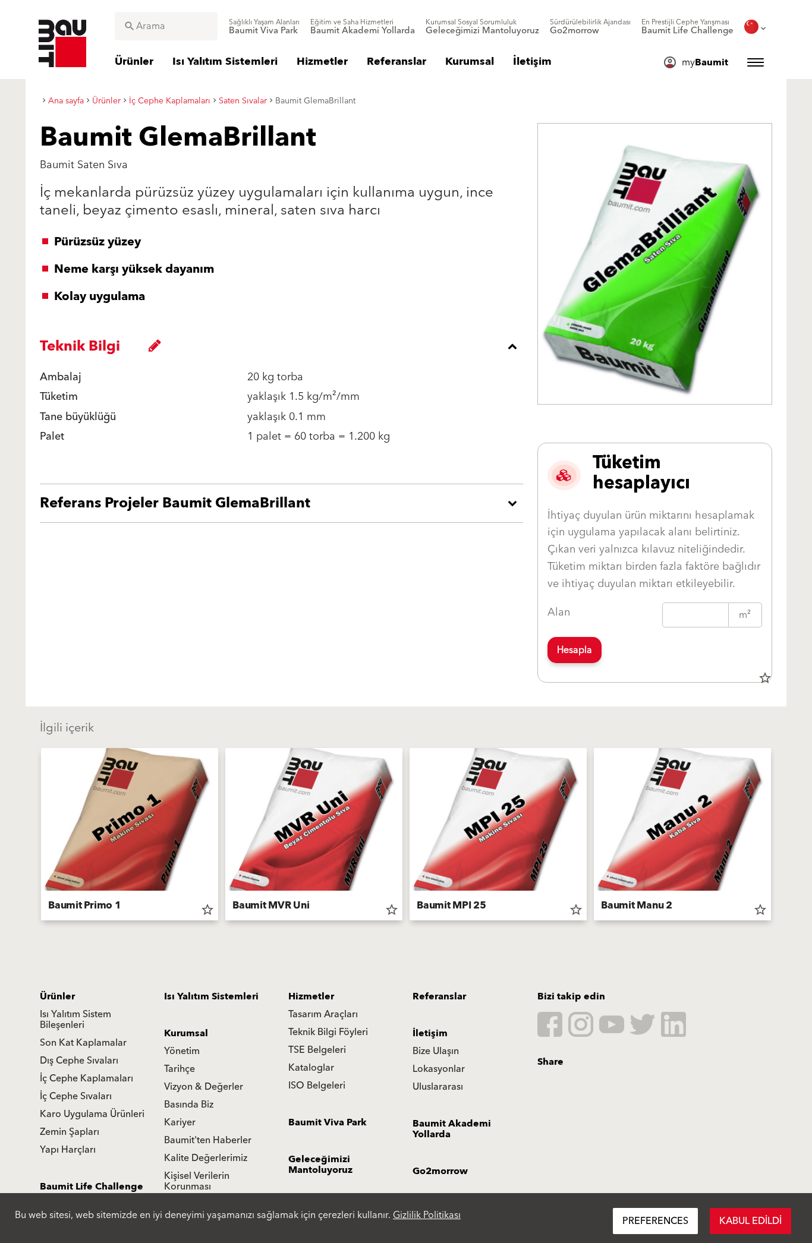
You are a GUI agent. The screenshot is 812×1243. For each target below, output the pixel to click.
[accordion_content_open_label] (284, 503)
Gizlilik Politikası (427, 1215)
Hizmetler (311, 996)
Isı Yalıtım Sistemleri (211, 996)
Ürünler (57, 996)
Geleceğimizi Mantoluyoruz (320, 1164)
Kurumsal (186, 1033)
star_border (765, 678)
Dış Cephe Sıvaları (79, 1060)
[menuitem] (264, 26)
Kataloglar (311, 1067)
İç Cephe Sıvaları (76, 1096)
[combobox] (166, 26)
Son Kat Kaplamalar (83, 1042)
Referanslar (439, 996)
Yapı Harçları (68, 1149)
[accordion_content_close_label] (284, 346)
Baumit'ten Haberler (207, 1140)
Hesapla (574, 650)
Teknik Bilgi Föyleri (328, 1032)
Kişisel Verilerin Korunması (196, 1181)
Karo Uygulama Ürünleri (92, 1114)
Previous (36, 836)
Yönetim (182, 1051)
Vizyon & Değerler (203, 1086)
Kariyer (180, 1122)
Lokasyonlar (439, 1069)
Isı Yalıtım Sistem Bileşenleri (75, 1019)
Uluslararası (438, 1086)
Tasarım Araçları (323, 1014)
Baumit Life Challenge (91, 1186)
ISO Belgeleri (316, 1085)
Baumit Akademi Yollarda (452, 1129)
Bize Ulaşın (436, 1051)
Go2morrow (440, 1171)
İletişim (430, 1033)
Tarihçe (179, 1069)
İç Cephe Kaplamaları (86, 1078)
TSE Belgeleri (317, 1050)
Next (775, 836)
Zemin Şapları (69, 1132)
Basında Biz (188, 1104)
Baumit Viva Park (327, 1122)
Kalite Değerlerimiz (205, 1158)
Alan (558, 612)
